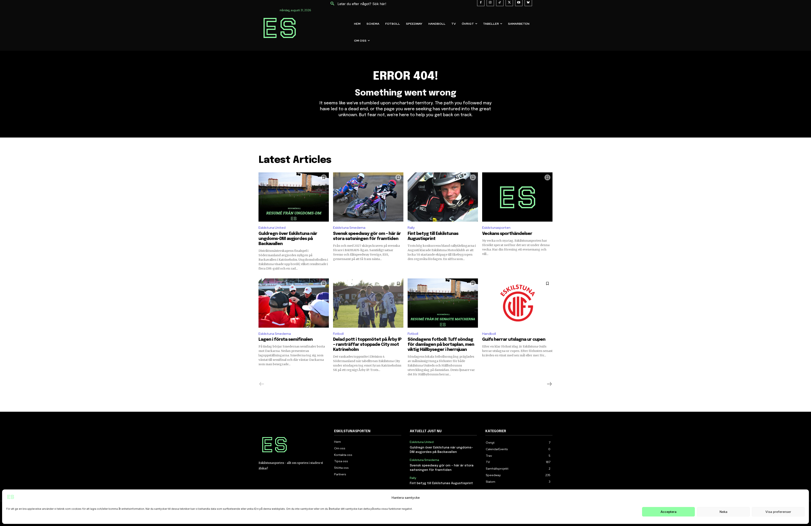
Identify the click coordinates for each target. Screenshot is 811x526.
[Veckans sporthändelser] (517, 197)
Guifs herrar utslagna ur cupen (513, 339)
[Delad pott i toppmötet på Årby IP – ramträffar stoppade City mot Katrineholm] (368, 303)
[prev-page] (262, 384)
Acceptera (668, 512)
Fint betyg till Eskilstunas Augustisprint (441, 483)
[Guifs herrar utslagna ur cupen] (517, 303)
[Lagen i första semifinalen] (294, 303)
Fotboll (338, 333)
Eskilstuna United (272, 227)
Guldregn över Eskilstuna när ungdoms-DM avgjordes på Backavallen (288, 239)
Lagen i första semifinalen (286, 339)
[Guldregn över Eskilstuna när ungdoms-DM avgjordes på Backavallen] (294, 197)
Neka (723, 512)
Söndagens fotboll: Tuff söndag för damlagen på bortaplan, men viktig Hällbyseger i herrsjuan (441, 344)
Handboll (489, 333)
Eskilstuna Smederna (349, 227)
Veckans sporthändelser (507, 234)
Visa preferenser (778, 512)
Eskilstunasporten (496, 227)
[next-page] (549, 384)
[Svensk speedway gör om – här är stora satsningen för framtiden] (368, 197)
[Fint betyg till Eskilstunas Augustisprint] (443, 197)
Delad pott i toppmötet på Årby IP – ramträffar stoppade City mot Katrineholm (367, 344)
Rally (411, 227)
